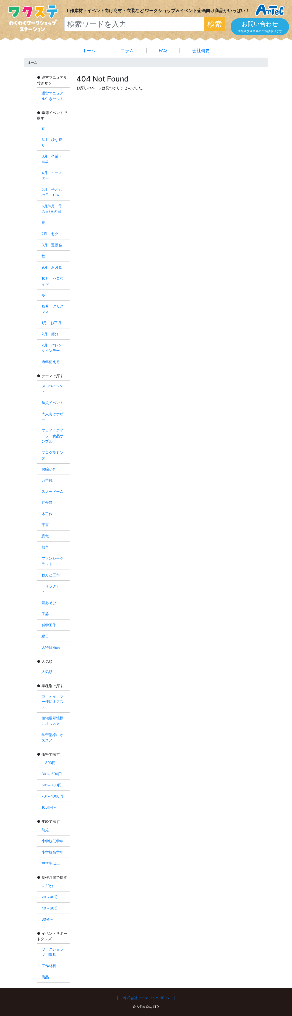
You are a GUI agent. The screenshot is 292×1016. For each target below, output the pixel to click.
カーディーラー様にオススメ (52, 701)
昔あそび (49, 602)
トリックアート (52, 589)
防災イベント (52, 402)
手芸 (45, 614)
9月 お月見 (52, 267)
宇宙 (45, 525)
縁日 (45, 636)
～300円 (49, 762)
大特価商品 (51, 647)
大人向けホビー (52, 416)
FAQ (163, 50)
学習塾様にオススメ (52, 737)
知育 (45, 547)
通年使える (51, 361)
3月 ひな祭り (52, 142)
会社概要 (201, 50)
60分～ (47, 919)
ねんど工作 (51, 575)
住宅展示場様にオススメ (52, 721)
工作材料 (49, 965)
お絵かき (49, 469)
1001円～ (49, 807)
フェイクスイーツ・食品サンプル (52, 436)
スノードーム (52, 491)
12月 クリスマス (53, 309)
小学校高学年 (52, 852)
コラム (127, 50)
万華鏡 (47, 480)
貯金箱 (47, 502)
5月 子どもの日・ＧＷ (52, 192)
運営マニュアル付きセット (52, 96)
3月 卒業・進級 (52, 159)
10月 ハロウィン (53, 281)
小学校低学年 (52, 841)
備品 (45, 977)
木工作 (47, 513)
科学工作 (49, 625)
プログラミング (52, 455)
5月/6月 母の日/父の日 (52, 209)
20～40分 (50, 897)
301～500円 (52, 774)
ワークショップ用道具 (52, 952)
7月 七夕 (50, 233)
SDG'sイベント (52, 389)
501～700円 (52, 785)
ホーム (88, 50)
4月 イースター (52, 175)
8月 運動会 (52, 245)
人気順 (47, 671)
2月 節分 (50, 334)
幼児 (45, 830)
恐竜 (45, 536)
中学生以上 (51, 863)
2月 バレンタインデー (52, 348)
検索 (214, 24)
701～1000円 (52, 796)
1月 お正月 (51, 322)
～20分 (47, 886)
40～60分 (50, 908)
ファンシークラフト (52, 561)
